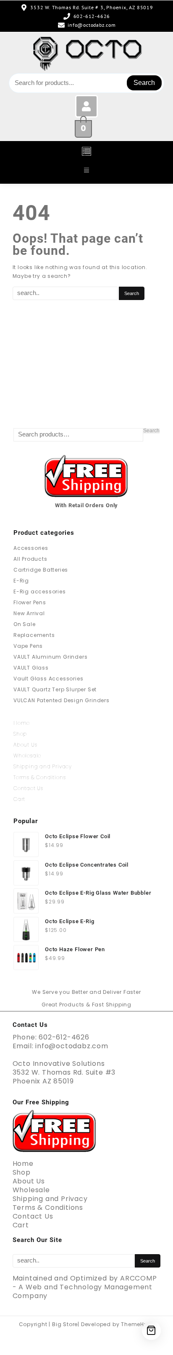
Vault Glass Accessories (48, 678)
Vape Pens (28, 645)
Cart (19, 799)
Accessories (30, 548)
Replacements (34, 635)
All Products (30, 558)
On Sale (24, 624)
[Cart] (151, 1330)
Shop (20, 733)
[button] (86, 152)
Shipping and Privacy (42, 766)
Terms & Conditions (39, 777)
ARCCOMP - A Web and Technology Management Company (85, 1287)
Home (21, 722)
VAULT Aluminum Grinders (50, 656)
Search (144, 82)
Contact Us (28, 788)
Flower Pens (29, 602)
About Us (25, 744)
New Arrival (29, 613)
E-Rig (21, 580)
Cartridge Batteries (40, 569)
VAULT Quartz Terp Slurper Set (55, 689)
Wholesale (27, 755)
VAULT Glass (31, 667)
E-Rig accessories (39, 591)
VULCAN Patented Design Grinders (61, 700)
